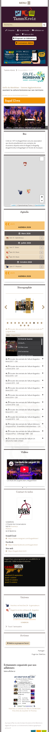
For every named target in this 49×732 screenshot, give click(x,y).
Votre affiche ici (9, 671)
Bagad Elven (15, 335)
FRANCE (8, 529)
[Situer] (41, 238)
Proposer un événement (18, 725)
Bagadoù (35, 610)
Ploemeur (14, 526)
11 (21, 325)
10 (42, 323)
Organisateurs (33, 605)
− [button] (42, 200)
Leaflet (13, 205)
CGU (33, 723)
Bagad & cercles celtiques (20, 610)
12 (25, 325)
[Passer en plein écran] (42, 159)
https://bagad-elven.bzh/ (17, 551)
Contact (22, 723)
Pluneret (18, 266)
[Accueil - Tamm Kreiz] (24, 14)
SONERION (24, 622)
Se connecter (24, 30)
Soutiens (29, 723)
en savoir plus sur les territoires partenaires (15, 95)
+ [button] (42, 196)
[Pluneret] (20, 192)
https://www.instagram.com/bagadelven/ (23, 538)
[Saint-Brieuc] (25, 164)
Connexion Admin (25, 43)
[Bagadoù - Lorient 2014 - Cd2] (24, 306)
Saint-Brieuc (19, 238)
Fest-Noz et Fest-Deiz (18, 605)
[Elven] (28, 191)
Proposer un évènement (25, 38)
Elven (17, 247)
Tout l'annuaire (15, 626)
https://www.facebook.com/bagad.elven (23, 545)
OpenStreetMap (40, 205)
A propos (8, 723)
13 (29, 325)
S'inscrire (11, 30)
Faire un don (29, 34)
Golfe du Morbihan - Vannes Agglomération (22, 87)
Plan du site (16, 723)
